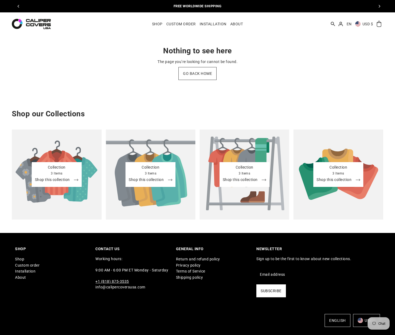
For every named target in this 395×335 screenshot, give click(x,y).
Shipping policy (189, 277)
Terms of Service (190, 271)
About (20, 277)
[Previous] (19, 6)
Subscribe (271, 291)
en (349, 24)
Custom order (27, 265)
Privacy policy (188, 265)
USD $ (367, 24)
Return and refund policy (198, 259)
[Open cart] (379, 24)
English (337, 320)
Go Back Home (197, 73)
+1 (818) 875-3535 (112, 281)
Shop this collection (53, 180)
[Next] (379, 6)
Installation (25, 271)
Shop (19, 259)
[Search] (333, 24)
